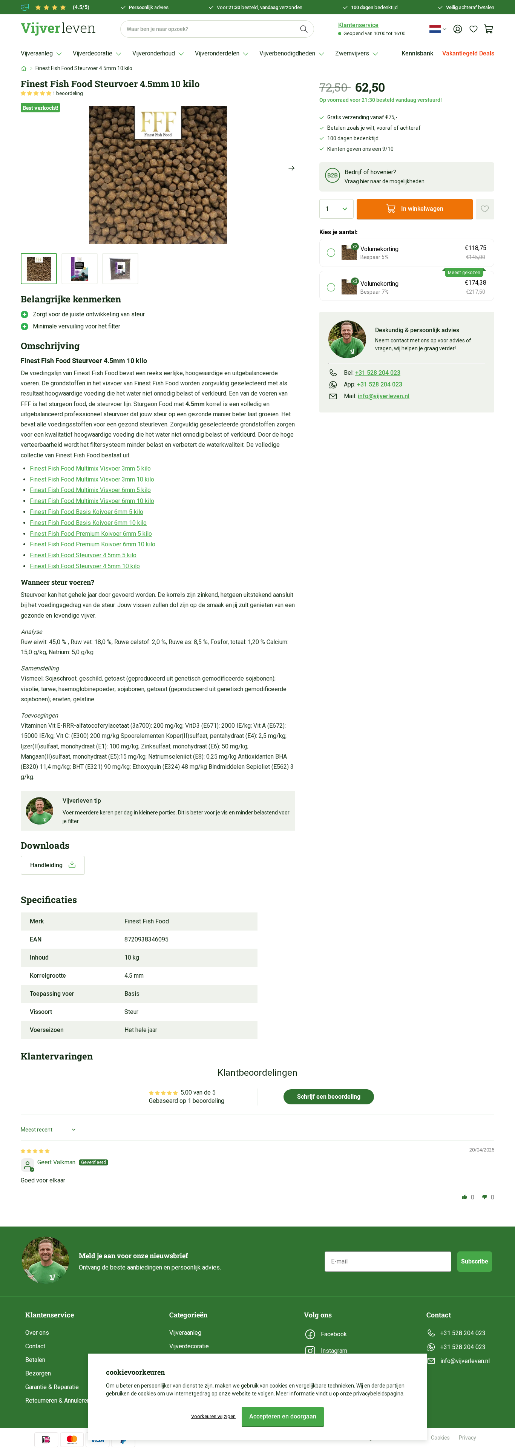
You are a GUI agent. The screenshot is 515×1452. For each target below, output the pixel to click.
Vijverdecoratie (189, 1346)
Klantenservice (358, 25)
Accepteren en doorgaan (282, 1416)
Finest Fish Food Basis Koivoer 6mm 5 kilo (86, 511)
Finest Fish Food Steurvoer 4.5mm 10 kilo (85, 566)
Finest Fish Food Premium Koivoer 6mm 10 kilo (92, 544)
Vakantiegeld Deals (468, 53)
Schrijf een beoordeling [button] (328, 1096)
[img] (35, 1150)
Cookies (440, 1438)
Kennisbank (417, 53)
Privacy (467, 1438)
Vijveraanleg (185, 1332)
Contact (35, 1346)
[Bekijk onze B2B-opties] (332, 177)
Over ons (37, 1332)
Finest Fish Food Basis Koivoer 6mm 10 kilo (88, 522)
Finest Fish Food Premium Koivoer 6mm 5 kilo (91, 533)
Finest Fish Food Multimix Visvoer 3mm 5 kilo (90, 468)
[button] (36, 93)
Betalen (35, 1359)
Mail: (376, 396)
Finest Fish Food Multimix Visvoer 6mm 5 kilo (90, 490)
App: (373, 384)
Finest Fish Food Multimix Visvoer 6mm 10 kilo (92, 500)
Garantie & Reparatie (52, 1387)
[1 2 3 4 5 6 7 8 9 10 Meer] (336, 208)
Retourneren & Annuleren (57, 1400)
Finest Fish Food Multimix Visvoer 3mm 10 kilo (92, 479)
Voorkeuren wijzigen (213, 1416)
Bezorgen (38, 1373)
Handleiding (46, 865)
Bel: (372, 372)
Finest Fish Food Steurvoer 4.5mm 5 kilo (83, 555)
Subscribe (474, 1261)
